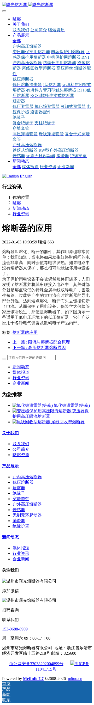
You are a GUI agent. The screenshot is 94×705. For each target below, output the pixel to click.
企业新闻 (21, 383)
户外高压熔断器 (27, 504)
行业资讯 (21, 214)
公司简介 (21, 449)
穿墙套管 (21, 498)
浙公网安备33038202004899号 (36, 663)
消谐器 (19, 520)
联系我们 (21, 444)
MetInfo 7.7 (33, 678)
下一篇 (39, 347)
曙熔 (17, 19)
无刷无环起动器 (27, 515)
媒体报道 (21, 372)
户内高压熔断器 (27, 477)
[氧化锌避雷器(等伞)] (33, 405)
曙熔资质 (21, 454)
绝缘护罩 (21, 526)
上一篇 (41, 342)
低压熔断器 (23, 482)
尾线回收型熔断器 (68, 422)
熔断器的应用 (25, 332)
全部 (17, 41)
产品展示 (10, 466)
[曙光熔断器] (47, 5)
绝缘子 (19, 493)
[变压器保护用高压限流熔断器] (42, 411)
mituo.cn (75, 678)
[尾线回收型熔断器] (32, 422)
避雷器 (19, 488)
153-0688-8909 (15, 629)
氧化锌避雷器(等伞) (72, 405)
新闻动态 (21, 208)
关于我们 (10, 433)
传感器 (19, 509)
